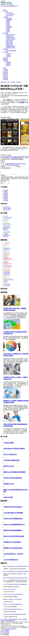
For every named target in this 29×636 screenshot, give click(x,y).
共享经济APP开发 (10, 34)
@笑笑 (4, 594)
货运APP (5, 282)
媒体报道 (5, 59)
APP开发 (5, 11)
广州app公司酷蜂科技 (13, 157)
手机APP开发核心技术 (10, 454)
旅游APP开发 (9, 36)
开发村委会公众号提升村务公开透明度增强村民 (17, 584)
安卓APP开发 (6, 226)
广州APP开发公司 (7, 217)
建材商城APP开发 (7, 259)
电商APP (5, 229)
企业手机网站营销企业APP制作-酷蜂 (18, 614)
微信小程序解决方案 (11, 50)
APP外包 (5, 233)
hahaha (4, 571)
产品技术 (8, 53)
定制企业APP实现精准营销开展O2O (14, 524)
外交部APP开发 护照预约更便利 (12, 518)
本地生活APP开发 (10, 39)
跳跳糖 (4, 566)
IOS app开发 (6, 206)
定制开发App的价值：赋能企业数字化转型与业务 (17, 577)
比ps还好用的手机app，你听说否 (13, 554)
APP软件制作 (6, 230)
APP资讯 (5, 52)
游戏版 (8, 21)
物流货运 (8, 25)
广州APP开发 (6, 272)
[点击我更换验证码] (6, 168)
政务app (5, 250)
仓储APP (5, 281)
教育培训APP (6, 219)
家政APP (5, 256)
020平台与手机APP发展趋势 (12, 165)
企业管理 (5, 196)
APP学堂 (5, 199)
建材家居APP (6, 260)
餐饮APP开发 (9, 40)
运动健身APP (6, 235)
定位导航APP (6, 270)
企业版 (8, 28)
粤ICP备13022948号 (11, 628)
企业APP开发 (6, 269)
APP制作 (5, 216)
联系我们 (5, 619)
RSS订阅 (20, 619)
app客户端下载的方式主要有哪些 (13, 513)
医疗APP (5, 222)
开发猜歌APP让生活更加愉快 (12, 542)
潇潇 (4, 577)
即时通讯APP (6, 265)
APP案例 (5, 17)
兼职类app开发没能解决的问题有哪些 (14, 472)
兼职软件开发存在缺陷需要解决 (12, 530)
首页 (4, 9)
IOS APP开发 (9, 15)
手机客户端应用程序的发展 (16, 604)
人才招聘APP (6, 243)
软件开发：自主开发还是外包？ (15, 599)
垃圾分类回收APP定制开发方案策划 (14, 448)
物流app (5, 276)
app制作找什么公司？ (11, 589)
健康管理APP (6, 227)
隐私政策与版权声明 (9, 620)
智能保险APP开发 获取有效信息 (12, 548)
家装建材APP (6, 257)
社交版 (8, 24)
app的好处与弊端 (8, 442)
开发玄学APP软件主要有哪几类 (12, 478)
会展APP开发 (9, 44)
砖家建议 (5, 599)
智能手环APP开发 (8, 466)
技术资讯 (5, 194)
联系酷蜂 (8, 62)
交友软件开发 (6, 284)
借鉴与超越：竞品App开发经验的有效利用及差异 (18, 566)
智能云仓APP (6, 278)
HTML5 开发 (6, 209)
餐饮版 (8, 30)
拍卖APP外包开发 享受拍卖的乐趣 (13, 536)
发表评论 (3, 175)
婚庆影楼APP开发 (10, 46)
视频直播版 (9, 18)
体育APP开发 (6, 223)
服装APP (5, 236)
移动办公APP (6, 267)
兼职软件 (5, 244)
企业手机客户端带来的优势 (11, 460)
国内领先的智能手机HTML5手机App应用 (15, 163)
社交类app (5, 262)
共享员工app (6, 246)
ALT (4, 589)
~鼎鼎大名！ (5, 604)
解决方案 (5, 33)
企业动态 (8, 55)
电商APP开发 (9, 41)
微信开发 (5, 49)
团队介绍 (5, 58)
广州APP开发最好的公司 (10, 559)
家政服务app (6, 253)
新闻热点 (5, 197)
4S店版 (8, 31)
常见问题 (5, 200)
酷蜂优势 (8, 65)
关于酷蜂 (5, 60)
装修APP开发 (6, 232)
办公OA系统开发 (7, 266)
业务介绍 (8, 63)
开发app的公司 (7, 275)
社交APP (5, 220)
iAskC (4, 584)
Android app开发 (7, 208)
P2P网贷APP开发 (10, 37)
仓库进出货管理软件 (8, 279)
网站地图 (25, 619)
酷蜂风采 (15, 619)
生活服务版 (9, 27)
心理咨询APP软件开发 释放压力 (12, 507)
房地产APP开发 (7, 225)
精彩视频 (10, 619)
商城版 (8, 22)
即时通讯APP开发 (10, 47)
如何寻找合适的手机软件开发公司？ (15, 609)
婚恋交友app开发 (7, 263)
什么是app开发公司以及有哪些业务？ (15, 594)
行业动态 (8, 56)
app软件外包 (6, 273)
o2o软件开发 (6, 251)
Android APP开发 (10, 14)
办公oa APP (6, 247)
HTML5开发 (9, 12)
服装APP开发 (9, 43)
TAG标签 (3, 620)
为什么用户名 (6, 614)
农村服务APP (6, 248)
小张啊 (4, 609)
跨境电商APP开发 (8, 484)
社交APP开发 (6, 285)
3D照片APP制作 (8, 497)
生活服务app (6, 254)
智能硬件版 (9, 20)
